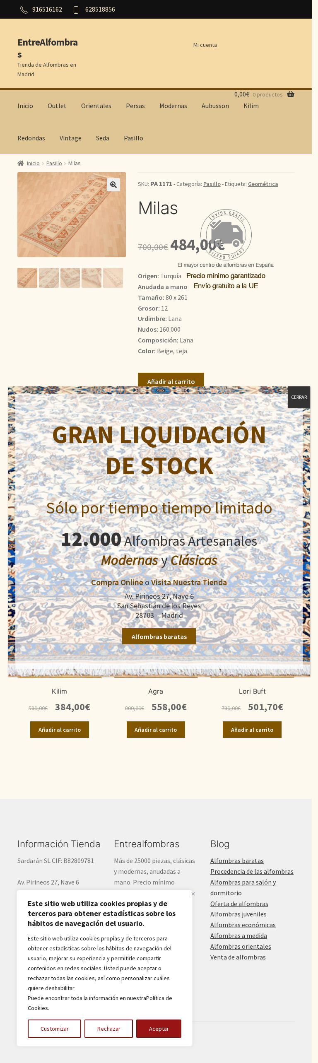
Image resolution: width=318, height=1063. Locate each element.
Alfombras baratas (159, 636)
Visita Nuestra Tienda (189, 582)
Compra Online (117, 582)
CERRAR (299, 397)
